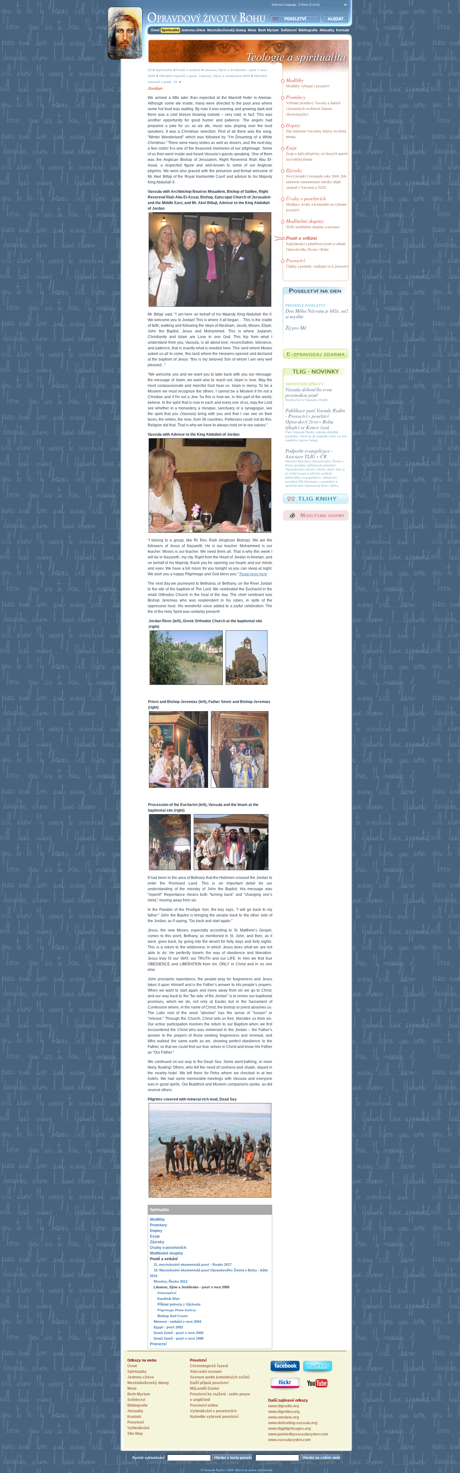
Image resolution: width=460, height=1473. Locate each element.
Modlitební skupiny (166, 1253)
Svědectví (289, 30)
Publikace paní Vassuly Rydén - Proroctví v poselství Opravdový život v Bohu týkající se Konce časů (315, 418)
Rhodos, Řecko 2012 (170, 1281)
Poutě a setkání (188, 70)
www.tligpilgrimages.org (289, 1428)
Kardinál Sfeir (168, 1299)
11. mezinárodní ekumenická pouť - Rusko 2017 (193, 1264)
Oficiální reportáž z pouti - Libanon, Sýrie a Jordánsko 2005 (204, 76)
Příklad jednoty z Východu (179, 1304)
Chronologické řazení (209, 1366)
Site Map (135, 1433)
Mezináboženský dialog (226, 30)
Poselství (135, 1422)
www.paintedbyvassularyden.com (298, 1434)
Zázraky (157, 1242)
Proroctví (158, 1344)
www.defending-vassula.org (292, 1423)
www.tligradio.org (283, 1406)
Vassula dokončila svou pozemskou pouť (308, 392)
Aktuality (326, 30)
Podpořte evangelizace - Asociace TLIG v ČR (309, 453)
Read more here (253, 574)
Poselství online (204, 1405)
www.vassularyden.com (289, 1440)
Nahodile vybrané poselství (214, 1416)
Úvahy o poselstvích (168, 1247)
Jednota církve (193, 30)
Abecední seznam (206, 1371)
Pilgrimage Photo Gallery (176, 1310)
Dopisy (156, 1231)
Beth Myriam (268, 30)
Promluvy (158, 1225)
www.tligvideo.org (283, 1411)
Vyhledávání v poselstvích (213, 1411)
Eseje (155, 1236)
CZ (150, 70)
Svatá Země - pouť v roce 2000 (178, 1333)
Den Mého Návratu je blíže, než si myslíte (316, 313)
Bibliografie (308, 30)
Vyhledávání (138, 1428)
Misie (252, 30)
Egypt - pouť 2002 (168, 1327)
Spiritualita (170, 30)
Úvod (155, 30)
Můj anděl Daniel (204, 1388)
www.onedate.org (283, 1417)
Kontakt (342, 30)
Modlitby (157, 1219)
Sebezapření (166, 1293)
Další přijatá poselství (209, 1383)
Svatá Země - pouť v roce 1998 (178, 1338)
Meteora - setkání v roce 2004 (177, 1321)
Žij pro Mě (295, 327)
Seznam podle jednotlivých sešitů (219, 1377)
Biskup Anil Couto (172, 1316)
